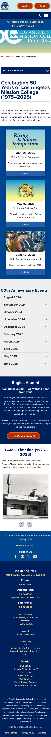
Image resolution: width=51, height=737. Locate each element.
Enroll (42, 6)
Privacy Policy (27, 732)
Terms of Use (11, 732)
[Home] (5, 6)
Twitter (29, 557)
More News (22, 545)
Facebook (16, 557)
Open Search (39, 15)
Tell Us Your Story (22, 436)
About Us (9, 56)
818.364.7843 (25, 607)
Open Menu (45, 15)
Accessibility (25, 641)
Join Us (25, 173)
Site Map (42, 732)
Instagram (22, 557)
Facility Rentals (25, 623)
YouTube (35, 557)
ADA (25, 644)
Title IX (25, 654)
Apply (25, 6)
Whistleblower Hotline (25, 685)
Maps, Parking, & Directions (25, 617)
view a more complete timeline (27, 467)
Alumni (25, 631)
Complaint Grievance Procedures (25, 651)
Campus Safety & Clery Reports (25, 647)
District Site (25, 665)
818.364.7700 (25, 594)
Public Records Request (25, 682)
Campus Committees (25, 634)
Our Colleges (25, 678)
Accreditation (25, 614)
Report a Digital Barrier (24, 669)
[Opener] (25, 496)
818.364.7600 (25, 584)
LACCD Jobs (25, 672)
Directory (25, 620)
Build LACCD (24, 675)
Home (2, 56)
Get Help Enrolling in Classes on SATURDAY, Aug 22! (25, 24)
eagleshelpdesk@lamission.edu (25, 597)
